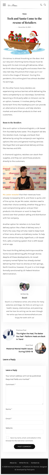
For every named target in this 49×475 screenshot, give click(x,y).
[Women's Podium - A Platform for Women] (12, 8)
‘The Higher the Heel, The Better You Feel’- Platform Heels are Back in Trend (30, 336)
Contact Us (35, 463)
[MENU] (4, 5)
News (24, 14)
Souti (24, 297)
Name (9, 409)
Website (9, 428)
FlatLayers (30, 470)
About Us (13, 463)
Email (9, 418)
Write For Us (23, 463)
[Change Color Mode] (41, 5)
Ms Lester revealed (11, 194)
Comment (11, 384)
